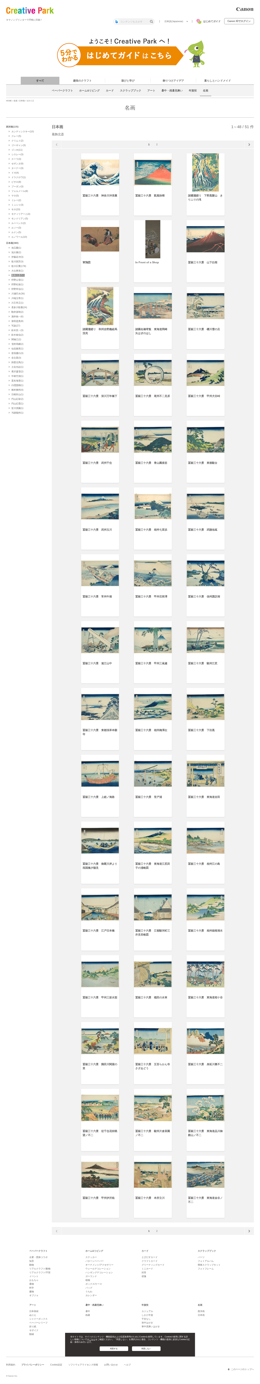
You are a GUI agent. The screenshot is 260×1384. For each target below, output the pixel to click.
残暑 (87, 1315)
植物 (87, 1280)
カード (145, 1251)
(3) (18, 145)
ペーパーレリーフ (38, 1322)
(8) (16, 182)
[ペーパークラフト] (62, 95)
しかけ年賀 (147, 1315)
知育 (31, 1261)
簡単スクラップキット (209, 1265)
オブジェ (33, 1295)
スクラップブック (207, 1251)
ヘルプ (127, 1364)
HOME (9, 101)
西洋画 (201, 1311)
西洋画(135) (12, 126)
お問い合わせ (111, 1364)
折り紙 (32, 1326)
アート (32, 1305)
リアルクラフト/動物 (39, 1268)
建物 (31, 1291)
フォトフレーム (206, 1268)
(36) (18, 293)
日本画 (22, 101)
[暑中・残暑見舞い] (172, 95)
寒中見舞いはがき (151, 1326)
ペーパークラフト (38, 1251)
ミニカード (147, 1268)
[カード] (110, 95)
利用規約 (10, 1364)
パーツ (201, 1257)
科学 (31, 1287)
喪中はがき (147, 1322)
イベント (33, 1276)
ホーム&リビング (94, 1251)
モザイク (33, 1330)
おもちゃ (33, 1280)
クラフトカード (150, 1261)
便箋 (144, 1276)
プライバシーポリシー (32, 1364)
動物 (31, 1265)
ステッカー (91, 1257)
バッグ (88, 1287)
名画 (15, 101)
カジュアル (147, 1311)
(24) (19, 307)
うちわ (88, 1291)
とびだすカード (150, 1257)
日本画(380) (12, 243)
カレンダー (91, 1295)
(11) (16, 150)
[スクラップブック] (130, 95)
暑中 (87, 1311)
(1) (18, 177)
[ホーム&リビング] (89, 95)
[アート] (151, 95)
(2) (17, 140)
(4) (15, 172)
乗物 (31, 1284)
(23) (15, 209)
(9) (17, 163)
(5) (16, 136)
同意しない (146, 1348)
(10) (22, 131)
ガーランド (91, 1276)
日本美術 (33, 1311)
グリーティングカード (153, 1265)
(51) (18, 275)
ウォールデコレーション (98, 1268)
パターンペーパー (94, 1261)
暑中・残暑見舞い (94, 1305)
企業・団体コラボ (38, 1257)
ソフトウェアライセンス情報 (83, 1364)
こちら (92, 1339)
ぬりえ (32, 1315)
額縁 (31, 1334)
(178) (18, 266)
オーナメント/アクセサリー (99, 1265)
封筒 (144, 1272)
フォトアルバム (206, 1261)
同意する (114, 1348)
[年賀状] (193, 95)
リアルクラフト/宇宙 (39, 1272)
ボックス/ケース (93, 1284)
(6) (17, 316)
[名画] (205, 95)
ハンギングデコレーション (99, 1272)
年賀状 (145, 1305)
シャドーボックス (38, 1319)
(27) (15, 325)
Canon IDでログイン (239, 21)
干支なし (146, 1319)
